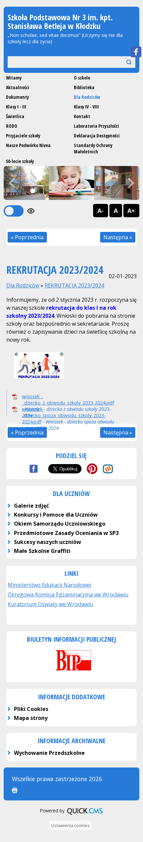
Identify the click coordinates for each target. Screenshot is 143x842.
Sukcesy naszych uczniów (47, 542)
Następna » (117, 237)
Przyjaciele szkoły (23, 135)
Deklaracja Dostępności (97, 135)
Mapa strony (31, 718)
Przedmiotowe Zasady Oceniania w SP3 (66, 533)
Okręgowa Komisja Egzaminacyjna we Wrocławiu (68, 594)
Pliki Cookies (31, 709)
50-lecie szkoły (20, 161)
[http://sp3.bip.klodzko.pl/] (71, 671)
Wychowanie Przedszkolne (49, 753)
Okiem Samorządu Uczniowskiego (59, 523)
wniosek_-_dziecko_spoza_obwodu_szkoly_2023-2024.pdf (64, 415)
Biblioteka (84, 87)
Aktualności (17, 87)
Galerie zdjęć (31, 505)
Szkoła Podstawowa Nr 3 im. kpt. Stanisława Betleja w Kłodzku (60, 21)
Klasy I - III (16, 106)
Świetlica (15, 116)
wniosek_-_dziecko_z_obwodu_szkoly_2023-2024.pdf (68, 399)
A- (100, 211)
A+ (131, 211)
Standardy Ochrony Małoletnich (93, 148)
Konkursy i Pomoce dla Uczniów (56, 514)
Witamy (14, 78)
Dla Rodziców (87, 97)
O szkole (82, 78)
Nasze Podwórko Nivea (28, 145)
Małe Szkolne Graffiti (42, 551)
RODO (11, 126)
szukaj (122, 62)
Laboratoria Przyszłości (96, 126)
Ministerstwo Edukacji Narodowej (49, 585)
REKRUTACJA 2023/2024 (74, 285)
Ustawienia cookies (70, 825)
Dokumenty (17, 97)
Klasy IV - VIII (86, 106)
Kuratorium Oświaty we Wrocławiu (50, 604)
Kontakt (82, 116)
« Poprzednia (27, 237)
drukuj (14, 790)
